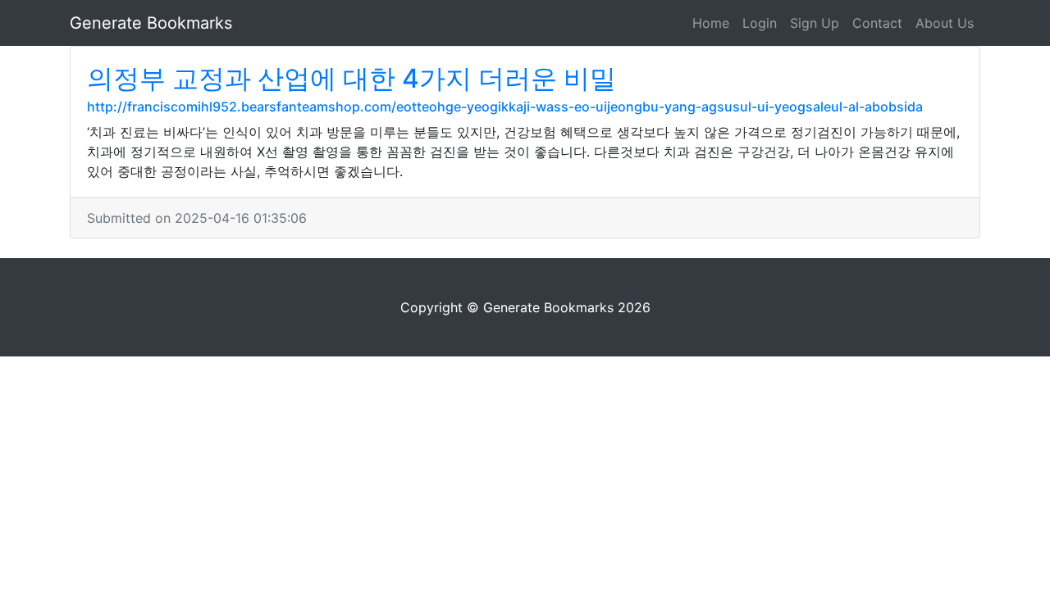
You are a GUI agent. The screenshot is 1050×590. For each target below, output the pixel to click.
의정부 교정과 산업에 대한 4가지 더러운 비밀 (351, 78)
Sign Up (814, 23)
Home (710, 23)
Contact (877, 23)
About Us (944, 23)
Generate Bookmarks (151, 23)
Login (759, 23)
